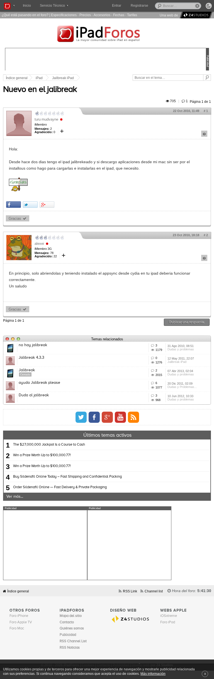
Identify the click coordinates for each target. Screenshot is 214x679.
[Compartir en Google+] (47, 204)
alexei (39, 243)
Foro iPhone (18, 616)
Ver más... (14, 497)
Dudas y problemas (180, 349)
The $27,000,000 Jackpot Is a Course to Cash (49, 444)
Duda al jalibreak (34, 395)
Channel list (154, 591)
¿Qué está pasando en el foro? (25, 15)
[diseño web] (195, 15)
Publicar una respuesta (186, 322)
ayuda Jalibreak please (39, 383)
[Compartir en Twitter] (30, 204)
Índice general (18, 591)
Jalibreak (27, 370)
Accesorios (102, 15)
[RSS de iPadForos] (133, 417)
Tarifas (132, 15)
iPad (39, 78)
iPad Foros (107, 34)
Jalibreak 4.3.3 (31, 358)
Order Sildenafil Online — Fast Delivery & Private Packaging (60, 487)
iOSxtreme (168, 616)
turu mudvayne (46, 119)
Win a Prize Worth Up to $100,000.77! (42, 455)
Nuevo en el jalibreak (40, 90)
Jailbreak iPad (63, 78)
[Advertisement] (45, 545)
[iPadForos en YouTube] (120, 417)
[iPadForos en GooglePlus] (107, 417)
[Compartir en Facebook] (13, 204)
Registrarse (139, 5)
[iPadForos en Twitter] (81, 417)
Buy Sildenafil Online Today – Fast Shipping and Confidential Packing (67, 476)
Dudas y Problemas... (182, 387)
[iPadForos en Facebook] (94, 417)
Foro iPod (167, 622)
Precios (85, 15)
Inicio (27, 5)
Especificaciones (64, 15)
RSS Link (130, 591)
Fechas (118, 15)
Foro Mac (16, 628)
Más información (153, 673)
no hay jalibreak (33, 345)
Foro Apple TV (20, 622)
